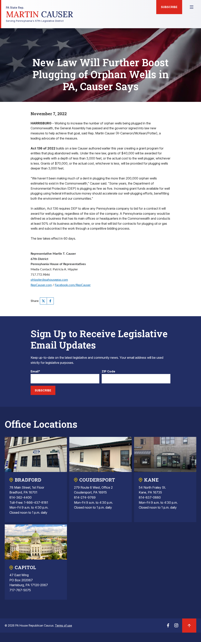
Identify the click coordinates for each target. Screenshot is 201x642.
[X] (43, 300)
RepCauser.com (41, 285)
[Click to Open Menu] (191, 7)
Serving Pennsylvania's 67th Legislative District (39, 14)
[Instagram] (176, 626)
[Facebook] (50, 300)
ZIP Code (108, 371)
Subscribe (169, 7)
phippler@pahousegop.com (49, 279)
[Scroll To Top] (189, 625)
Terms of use (63, 625)
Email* (35, 371)
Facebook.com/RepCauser (73, 285)
